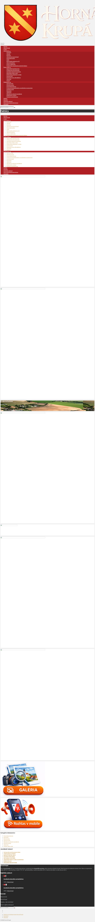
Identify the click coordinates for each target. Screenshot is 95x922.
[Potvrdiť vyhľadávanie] (14, 107)
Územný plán (7, 840)
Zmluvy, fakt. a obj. (8, 846)
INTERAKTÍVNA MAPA (9, 856)
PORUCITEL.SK (8, 861)
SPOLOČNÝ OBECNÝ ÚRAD (10, 862)
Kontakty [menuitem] (6, 916)
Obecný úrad (10, 882)
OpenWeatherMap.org (17, 410)
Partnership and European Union (12, 852)
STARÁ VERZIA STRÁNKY (10, 853)
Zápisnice (6, 844)
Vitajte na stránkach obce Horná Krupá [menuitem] (13, 914)
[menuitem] (5, 46)
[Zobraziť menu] (10, 51)
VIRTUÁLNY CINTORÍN (9, 858)
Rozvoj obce (7, 839)
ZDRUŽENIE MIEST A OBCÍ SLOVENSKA (14, 859)
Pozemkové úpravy (8, 836)
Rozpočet (6, 837)
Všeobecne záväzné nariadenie (11, 842)
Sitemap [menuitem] (6, 917)
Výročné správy (7, 843)
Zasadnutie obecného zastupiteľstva (13, 879)
